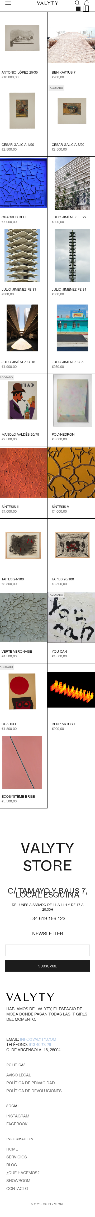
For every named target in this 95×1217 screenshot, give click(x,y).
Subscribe (47, 966)
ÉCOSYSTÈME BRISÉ (18, 796)
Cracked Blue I (15, 217)
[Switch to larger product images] (78, 9)
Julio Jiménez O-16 (18, 362)
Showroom (18, 1180)
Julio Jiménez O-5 (67, 362)
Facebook (16, 1124)
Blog (11, 1165)
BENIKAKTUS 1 (63, 724)
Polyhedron (63, 434)
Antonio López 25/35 (20, 72)
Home (12, 1149)
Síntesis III (10, 507)
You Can (59, 651)
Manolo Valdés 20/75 (20, 434)
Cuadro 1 (10, 724)
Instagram (17, 1116)
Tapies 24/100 (13, 579)
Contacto (17, 1188)
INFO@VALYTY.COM (38, 1039)
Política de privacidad (30, 1083)
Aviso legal (18, 1075)
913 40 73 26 (40, 1044)
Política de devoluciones (34, 1091)
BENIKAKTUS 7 (63, 72)
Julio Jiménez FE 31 (19, 289)
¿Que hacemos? (23, 1172)
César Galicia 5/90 (68, 145)
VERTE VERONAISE (17, 651)
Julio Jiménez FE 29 (69, 217)
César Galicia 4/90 (18, 145)
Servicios (16, 1157)
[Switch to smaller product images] (86, 9)
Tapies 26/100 (63, 579)
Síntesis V (60, 507)
